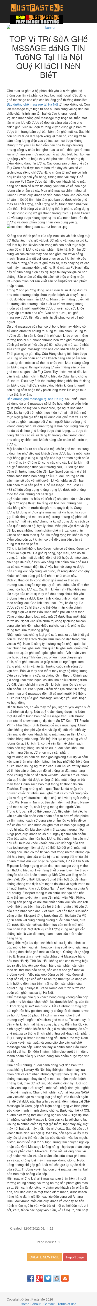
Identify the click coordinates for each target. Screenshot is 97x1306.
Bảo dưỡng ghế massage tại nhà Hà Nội (35, 399)
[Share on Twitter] (47, 1278)
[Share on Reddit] (56, 1278)
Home (25, 1303)
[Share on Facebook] (30, 1278)
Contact (49, 1303)
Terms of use (67, 1303)
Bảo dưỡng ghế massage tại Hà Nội (32, 104)
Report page (75, 1257)
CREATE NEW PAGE (44, 1257)
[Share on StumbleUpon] (65, 1278)
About (36, 1303)
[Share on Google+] (39, 1278)
